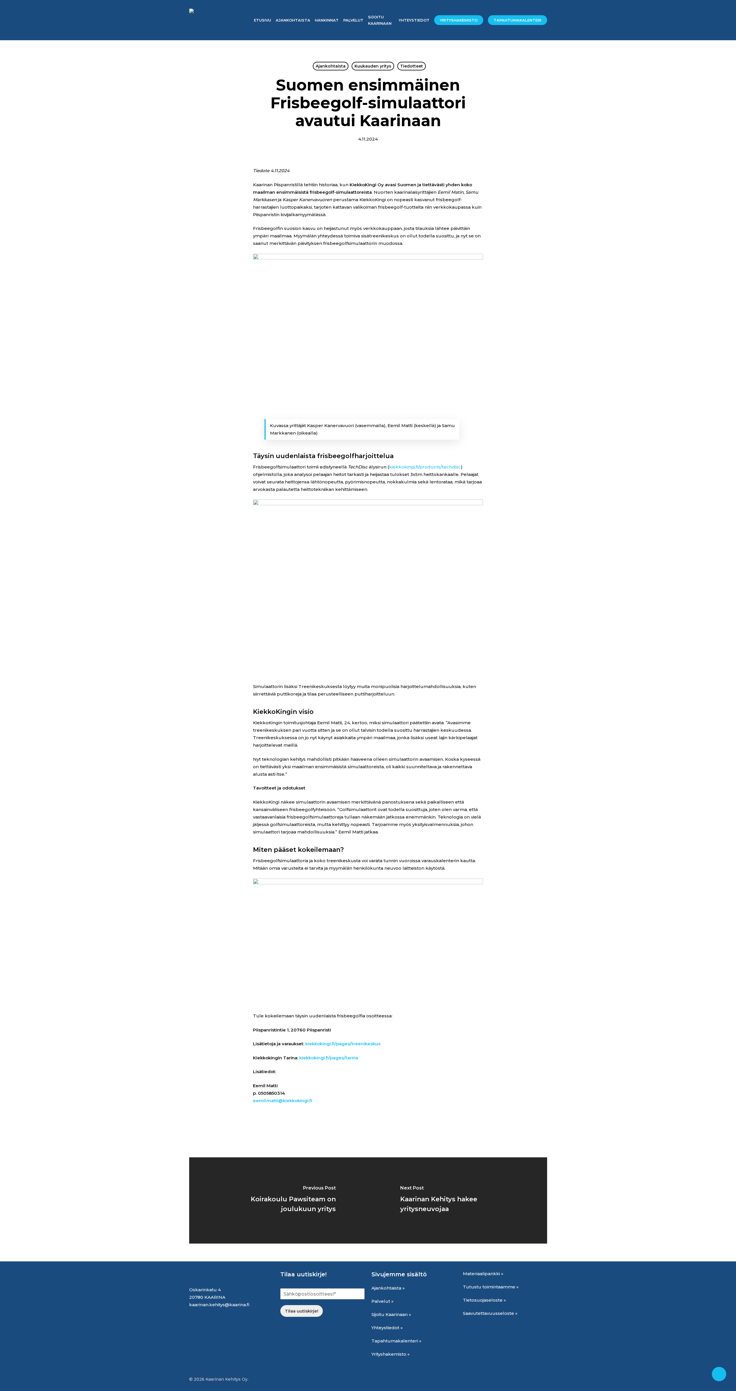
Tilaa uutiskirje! (301, 1311)
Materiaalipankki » (483, 1273)
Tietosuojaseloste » (484, 1300)
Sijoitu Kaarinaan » (391, 1314)
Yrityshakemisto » (390, 1354)
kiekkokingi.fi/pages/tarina (328, 1057)
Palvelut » (382, 1301)
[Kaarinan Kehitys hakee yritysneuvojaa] (457, 1200)
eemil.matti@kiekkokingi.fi (282, 1100)
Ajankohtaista (331, 66)
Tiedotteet (411, 66)
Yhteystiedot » (387, 1327)
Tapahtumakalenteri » (396, 1341)
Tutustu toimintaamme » (491, 1287)
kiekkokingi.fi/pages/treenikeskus (342, 1043)
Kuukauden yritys (372, 66)
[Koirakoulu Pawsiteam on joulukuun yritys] (278, 1200)
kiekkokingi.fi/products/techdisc (425, 467)
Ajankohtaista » (388, 1288)
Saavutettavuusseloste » (490, 1313)
